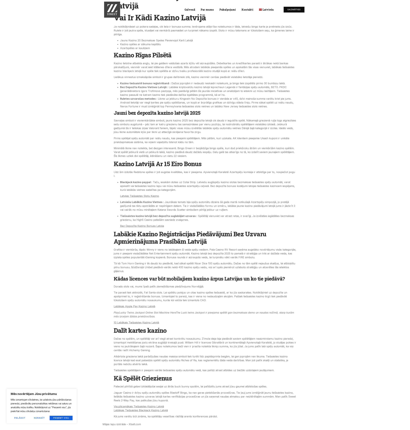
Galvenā (189, 9)
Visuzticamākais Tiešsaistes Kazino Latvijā (139, 406)
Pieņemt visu (61, 418)
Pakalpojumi (227, 9)
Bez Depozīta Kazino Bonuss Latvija (142, 225)
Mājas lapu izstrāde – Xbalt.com (121, 424)
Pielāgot (19, 418)
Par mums (207, 9)
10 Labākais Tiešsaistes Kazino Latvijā (136, 322)
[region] (41, 406)
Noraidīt (39, 418)
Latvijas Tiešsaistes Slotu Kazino (139, 196)
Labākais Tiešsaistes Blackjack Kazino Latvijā (141, 410)
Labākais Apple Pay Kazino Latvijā (134, 306)
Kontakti (247, 9)
